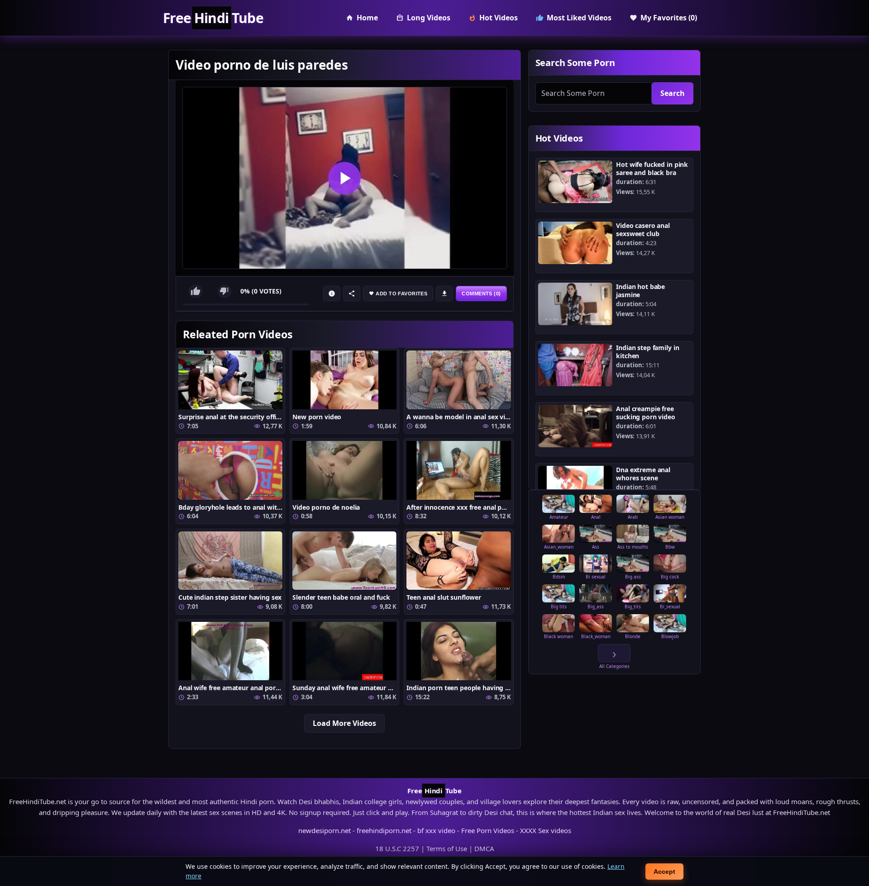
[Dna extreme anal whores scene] (575, 487)
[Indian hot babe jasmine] (575, 304)
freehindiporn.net (384, 830)
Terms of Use (446, 848)
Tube (213, 18)
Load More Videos (344, 723)
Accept (664, 871)
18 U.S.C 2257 (397, 848)
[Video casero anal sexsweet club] (575, 243)
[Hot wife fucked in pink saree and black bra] (575, 182)
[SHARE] (351, 293)
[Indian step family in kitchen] (575, 365)
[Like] (195, 291)
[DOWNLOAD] (444, 293)
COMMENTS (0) (481, 293)
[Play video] (344, 178)
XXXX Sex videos (545, 830)
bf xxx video (436, 830)
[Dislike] (224, 291)
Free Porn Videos (487, 830)
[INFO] (331, 293)
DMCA (484, 848)
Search (672, 93)
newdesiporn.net (324, 830)
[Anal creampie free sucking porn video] (575, 426)
